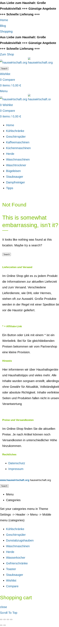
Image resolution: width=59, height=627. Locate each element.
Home (4, 20)
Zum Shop (7, 54)
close (3, 607)
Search (4, 68)
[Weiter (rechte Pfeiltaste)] (4, 625)
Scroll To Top (8, 612)
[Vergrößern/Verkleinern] (11, 619)
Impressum (15, 469)
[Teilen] (4, 619)
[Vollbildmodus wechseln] (8, 619)
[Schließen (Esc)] (1, 619)
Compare (12, 586)
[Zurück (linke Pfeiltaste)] (1, 625)
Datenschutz (16, 463)
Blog (3, 25)
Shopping (6, 31)
